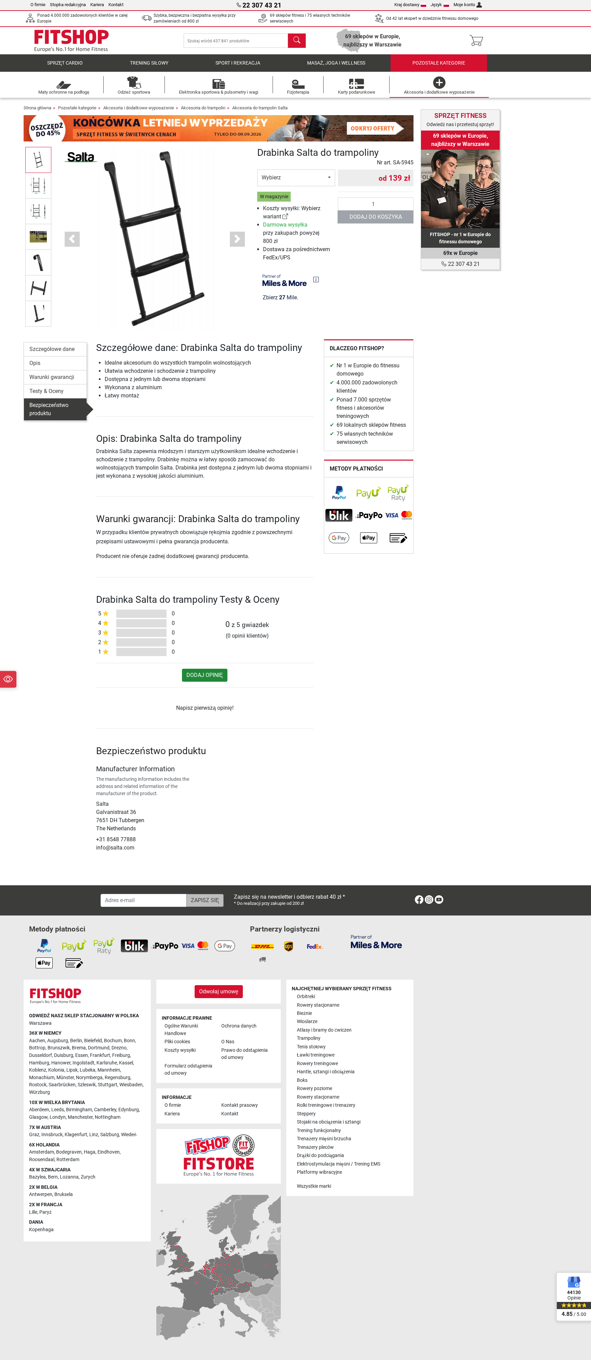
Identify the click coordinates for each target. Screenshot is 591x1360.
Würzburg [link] (39, 1092)
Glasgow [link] (38, 1117)
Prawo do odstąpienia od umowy (244, 1054)
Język (436, 4)
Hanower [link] (60, 1063)
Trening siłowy (149, 63)
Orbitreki (306, 996)
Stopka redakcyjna (68, 4)
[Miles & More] (376, 941)
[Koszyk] (478, 40)
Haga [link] (89, 1152)
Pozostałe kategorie (438, 63)
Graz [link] (34, 1135)
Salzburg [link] (109, 1135)
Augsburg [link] (57, 1041)
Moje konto (464, 4)
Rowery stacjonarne (318, 1005)
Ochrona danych (239, 1026)
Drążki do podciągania (320, 1155)
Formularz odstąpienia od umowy (188, 1069)
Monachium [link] (41, 1077)
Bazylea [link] (37, 1177)
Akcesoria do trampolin (203, 107)
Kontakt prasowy (239, 1105)
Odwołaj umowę (218, 991)
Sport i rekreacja (237, 63)
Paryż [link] (45, 1212)
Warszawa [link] (40, 1023)
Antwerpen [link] (40, 1194)
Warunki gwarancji (51, 377)
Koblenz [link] (37, 1070)
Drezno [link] (119, 1048)
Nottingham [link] (107, 1117)
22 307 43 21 (463, 264)
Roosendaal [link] (41, 1159)
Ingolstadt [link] (83, 1063)
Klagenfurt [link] (76, 1135)
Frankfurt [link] (100, 1055)
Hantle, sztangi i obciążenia (326, 1072)
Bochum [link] (113, 1041)
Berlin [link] (76, 1041)
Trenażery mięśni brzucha (324, 1139)
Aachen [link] (37, 1041)
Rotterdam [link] (67, 1159)
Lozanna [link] (69, 1177)
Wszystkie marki (314, 1186)
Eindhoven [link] (108, 1152)
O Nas (227, 1042)
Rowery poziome (314, 1088)
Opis (34, 363)
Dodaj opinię (204, 675)
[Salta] (81, 156)
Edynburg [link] (128, 1110)
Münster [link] (65, 1077)
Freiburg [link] (121, 1055)
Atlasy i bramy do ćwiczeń (324, 1030)
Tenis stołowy (311, 1047)
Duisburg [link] (63, 1055)
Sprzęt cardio (65, 63)
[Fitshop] (71, 40)
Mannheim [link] (108, 1070)
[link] (285, 216)
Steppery (306, 1114)
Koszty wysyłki (180, 1050)
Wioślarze (307, 1021)
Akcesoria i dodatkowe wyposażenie (138, 107)
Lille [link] (33, 1212)
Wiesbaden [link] (131, 1085)
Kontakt (115, 4)
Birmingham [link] (79, 1110)
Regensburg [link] (117, 1077)
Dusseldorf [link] (40, 1055)
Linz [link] (93, 1135)
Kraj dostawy (406, 4)
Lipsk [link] (72, 1070)
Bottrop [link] (37, 1048)
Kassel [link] (126, 1063)
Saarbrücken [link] (62, 1085)
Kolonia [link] (56, 1070)
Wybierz (271, 177)
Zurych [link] (88, 1177)
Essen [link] (81, 1055)
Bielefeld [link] (93, 1041)
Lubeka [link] (87, 1070)
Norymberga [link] (89, 1077)
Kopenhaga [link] (41, 1230)
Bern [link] (53, 1177)
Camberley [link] (105, 1110)
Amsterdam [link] (41, 1152)
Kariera (97, 4)
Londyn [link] (58, 1117)
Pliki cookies (177, 1042)
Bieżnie (304, 1013)
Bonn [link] (129, 1041)
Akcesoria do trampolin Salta (260, 107)
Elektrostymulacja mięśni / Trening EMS (338, 1164)
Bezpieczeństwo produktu (48, 409)
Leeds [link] (57, 1110)
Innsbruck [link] (52, 1135)
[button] (38, 160)
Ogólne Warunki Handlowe (181, 1029)
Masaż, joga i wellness (336, 63)
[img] (316, 279)
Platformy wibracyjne (319, 1172)
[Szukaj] (297, 40)
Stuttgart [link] (107, 1085)
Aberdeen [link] (39, 1110)
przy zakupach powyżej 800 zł (291, 232)
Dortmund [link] (98, 1048)
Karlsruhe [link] (106, 1063)
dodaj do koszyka (376, 217)
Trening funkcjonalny (319, 1130)
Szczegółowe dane (52, 349)
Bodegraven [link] (69, 1152)
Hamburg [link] (39, 1063)
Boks (302, 1080)
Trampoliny (308, 1038)
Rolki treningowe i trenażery (326, 1105)
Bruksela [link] (63, 1194)
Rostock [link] (38, 1085)
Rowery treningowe (317, 1063)
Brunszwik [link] (59, 1048)
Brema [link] (79, 1048)
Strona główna (37, 107)
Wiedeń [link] (128, 1135)
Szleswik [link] (87, 1085)
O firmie (37, 4)
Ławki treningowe (315, 1055)
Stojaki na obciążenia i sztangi (328, 1122)
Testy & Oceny (46, 391)
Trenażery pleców (315, 1147)
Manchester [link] (80, 1117)
